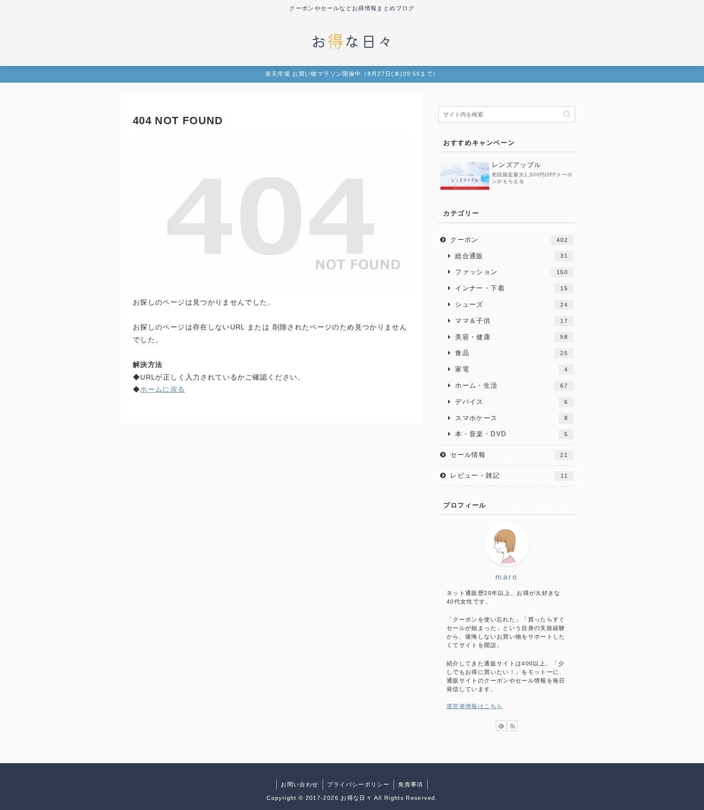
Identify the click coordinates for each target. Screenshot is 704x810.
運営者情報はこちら (475, 706)
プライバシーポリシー (358, 784)
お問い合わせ (299, 784)
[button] (567, 114)
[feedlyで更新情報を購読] (501, 725)
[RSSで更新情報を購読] (512, 725)
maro (506, 577)
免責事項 (410, 784)
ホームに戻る (162, 389)
